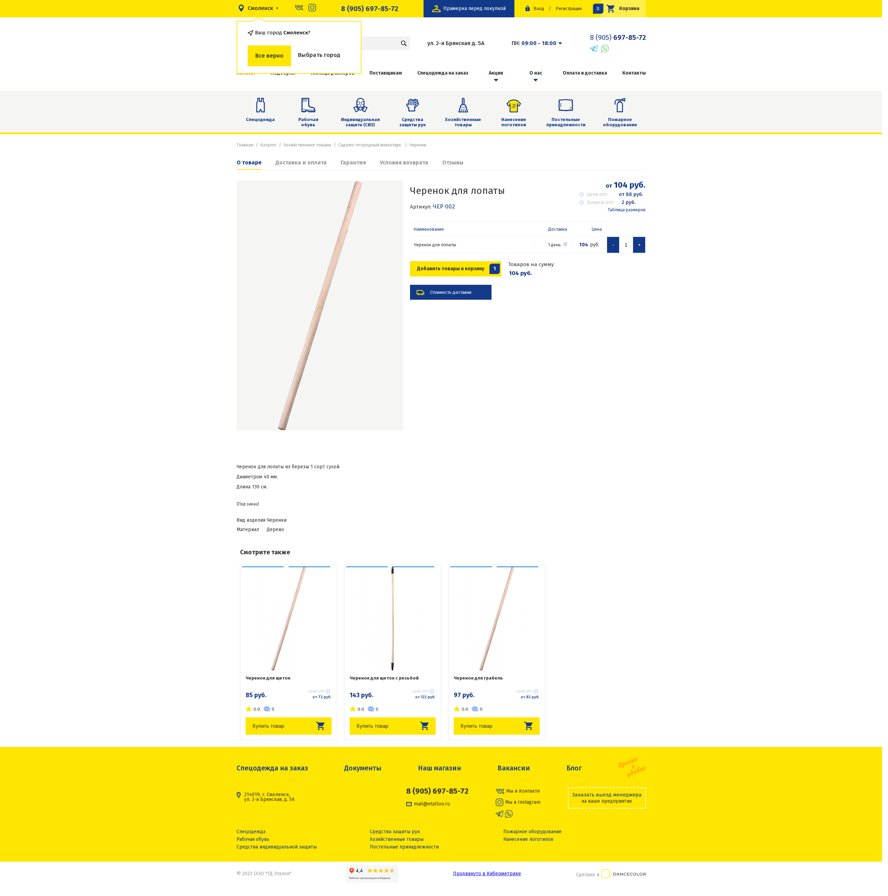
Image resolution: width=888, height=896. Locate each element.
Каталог (268, 144)
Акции (496, 73)
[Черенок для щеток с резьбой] (392, 618)
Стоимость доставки (450, 292)
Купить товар (268, 726)
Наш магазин (439, 768)
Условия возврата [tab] (404, 162)
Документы (363, 768)
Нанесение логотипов (513, 122)
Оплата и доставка (585, 73)
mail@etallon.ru (432, 804)
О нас (535, 73)
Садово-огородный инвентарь (370, 144)
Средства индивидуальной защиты (277, 847)
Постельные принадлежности (566, 122)
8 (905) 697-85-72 (369, 9)
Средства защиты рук (412, 122)
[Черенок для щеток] (288, 618)
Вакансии (513, 768)
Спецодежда (260, 119)
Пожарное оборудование (620, 122)
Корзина (620, 8)
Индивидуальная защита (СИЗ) (360, 122)
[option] (320, 305)
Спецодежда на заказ (442, 73)
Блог (574, 768)
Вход (538, 8)
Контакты (634, 73)
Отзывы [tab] (452, 162)
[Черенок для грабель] (496, 618)
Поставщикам (385, 73)
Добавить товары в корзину (456, 269)
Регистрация (569, 8)
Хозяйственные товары (463, 122)
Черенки (417, 144)
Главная (245, 144)
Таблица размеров (627, 209)
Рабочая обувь (308, 122)
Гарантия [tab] (353, 162)
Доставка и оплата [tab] (301, 162)
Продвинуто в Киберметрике (487, 874)
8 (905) (618, 37)
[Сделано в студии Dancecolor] (623, 875)
